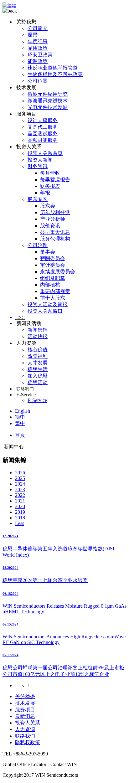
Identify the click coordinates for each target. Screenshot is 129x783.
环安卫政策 (40, 54)
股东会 (47, 206)
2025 (20, 478)
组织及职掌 (52, 278)
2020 (20, 506)
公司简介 (38, 28)
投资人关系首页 (45, 153)
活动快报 (38, 336)
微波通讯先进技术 (48, 100)
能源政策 (38, 61)
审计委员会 (52, 265)
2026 (20, 472)
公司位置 (38, 81)
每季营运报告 (55, 179)
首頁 (20, 435)
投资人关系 (27, 722)
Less (19, 523)
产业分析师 (52, 219)
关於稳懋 (25, 696)
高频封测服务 (43, 140)
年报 (45, 192)
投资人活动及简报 (48, 304)
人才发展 (38, 362)
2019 (20, 512)
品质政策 (38, 48)
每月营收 (50, 173)
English (22, 411)
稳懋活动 (38, 382)
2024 (20, 484)
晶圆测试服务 (43, 133)
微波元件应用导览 (48, 94)
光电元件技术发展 (48, 107)
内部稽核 (50, 284)
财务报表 (50, 186)
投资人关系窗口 (45, 311)
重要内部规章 (55, 291)
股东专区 (38, 199)
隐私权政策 (27, 742)
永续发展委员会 (57, 271)
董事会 (47, 252)
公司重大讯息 (55, 232)
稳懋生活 (38, 369)
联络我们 (25, 389)
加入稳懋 (38, 376)
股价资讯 (50, 225)
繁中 (20, 423)
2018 (20, 517)
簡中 (20, 417)
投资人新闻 (40, 159)
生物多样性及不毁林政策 (55, 74)
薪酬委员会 (52, 258)
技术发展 (25, 703)
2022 (20, 495)
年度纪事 (38, 41)
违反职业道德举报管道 (53, 67)
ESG (20, 317)
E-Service (37, 400)
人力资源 (25, 729)
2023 (20, 489)
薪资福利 (38, 356)
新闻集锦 (38, 329)
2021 (20, 500)
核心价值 (38, 349)
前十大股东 (52, 298)
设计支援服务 (43, 120)
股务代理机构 (55, 238)
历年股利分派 (55, 212)
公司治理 (38, 245)
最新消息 (25, 716)
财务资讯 (38, 166)
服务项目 (25, 709)
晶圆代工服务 (43, 127)
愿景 (33, 35)
